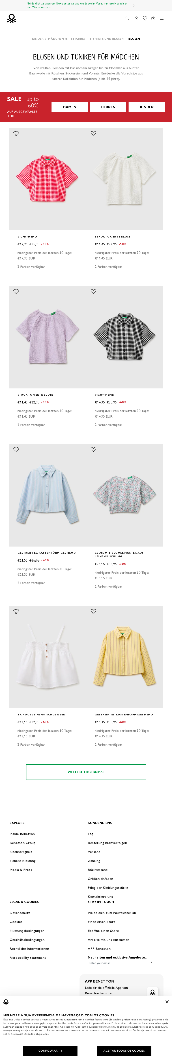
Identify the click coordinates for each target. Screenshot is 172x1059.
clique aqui (42, 1033)
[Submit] (150, 962)
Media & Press (21, 869)
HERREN (108, 107)
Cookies (16, 922)
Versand (94, 852)
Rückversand (98, 869)
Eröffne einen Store (103, 930)
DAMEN (69, 107)
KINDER (147, 107)
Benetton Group (23, 843)
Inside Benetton (22, 834)
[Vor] (134, 5)
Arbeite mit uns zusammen (108, 939)
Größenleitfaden (100, 878)
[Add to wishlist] (16, 133)
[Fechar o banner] (167, 1001)
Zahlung (94, 861)
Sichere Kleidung (23, 861)
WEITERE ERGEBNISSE (86, 772)
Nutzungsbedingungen (27, 930)
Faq (90, 834)
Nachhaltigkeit (21, 852)
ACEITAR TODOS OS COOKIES (124, 1050)
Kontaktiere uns (100, 896)
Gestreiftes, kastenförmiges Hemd (46, 552)
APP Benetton (99, 948)
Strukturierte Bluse (112, 236)
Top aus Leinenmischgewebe (41, 714)
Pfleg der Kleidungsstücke (108, 887)
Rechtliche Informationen (29, 948)
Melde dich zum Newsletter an (112, 913)
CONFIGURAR (48, 1050)
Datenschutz (20, 913)
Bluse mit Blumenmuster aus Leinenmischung (119, 554)
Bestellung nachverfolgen (107, 843)
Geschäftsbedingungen (27, 939)
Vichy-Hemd (27, 236)
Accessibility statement (28, 957)
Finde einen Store (102, 922)
